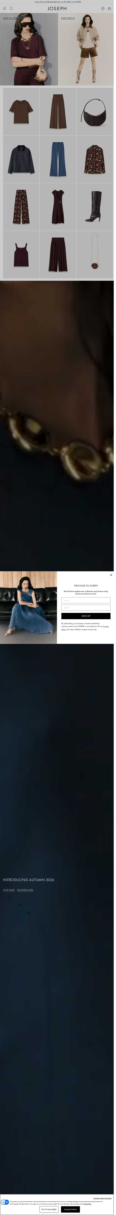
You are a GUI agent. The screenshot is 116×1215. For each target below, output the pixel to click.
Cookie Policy (87, 1204)
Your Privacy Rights (48, 1209)
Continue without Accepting (102, 1198)
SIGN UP (86, 616)
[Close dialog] (111, 575)
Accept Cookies (70, 1209)
